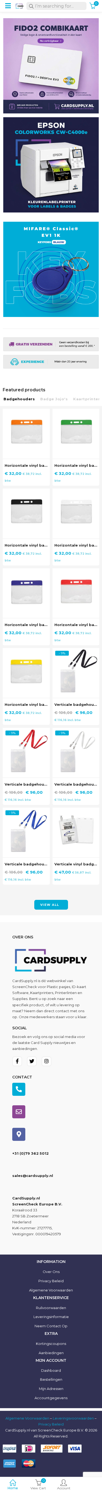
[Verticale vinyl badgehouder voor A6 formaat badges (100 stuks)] (76, 810)
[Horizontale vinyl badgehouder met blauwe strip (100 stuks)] (26, 571)
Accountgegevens (51, 1398)
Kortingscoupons (51, 1343)
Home (13, 1488)
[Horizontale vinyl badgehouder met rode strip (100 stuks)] (76, 571)
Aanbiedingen (51, 1353)
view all (49, 905)
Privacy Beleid (51, 1281)
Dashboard (51, 1370)
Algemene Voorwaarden (27, 1418)
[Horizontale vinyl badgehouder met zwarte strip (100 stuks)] (26, 491)
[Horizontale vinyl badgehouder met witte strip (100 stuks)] (76, 491)
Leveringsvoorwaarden (73, 1418)
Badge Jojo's (54, 399)
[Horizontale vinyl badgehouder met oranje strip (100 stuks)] (26, 411)
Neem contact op (51, 1326)
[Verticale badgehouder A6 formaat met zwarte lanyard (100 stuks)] (76, 651)
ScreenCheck (24, 987)
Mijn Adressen (51, 1388)
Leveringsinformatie (51, 1317)
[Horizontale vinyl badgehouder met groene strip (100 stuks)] (76, 411)
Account (63, 1488)
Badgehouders (19, 399)
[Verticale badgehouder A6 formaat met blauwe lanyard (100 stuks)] (26, 810)
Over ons (51, 1271)
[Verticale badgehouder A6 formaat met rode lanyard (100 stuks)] (26, 730)
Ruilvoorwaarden (51, 1308)
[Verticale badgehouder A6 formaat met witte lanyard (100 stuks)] (76, 730)
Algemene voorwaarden (51, 1290)
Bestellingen (51, 1379)
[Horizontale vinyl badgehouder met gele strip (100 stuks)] (26, 651)
